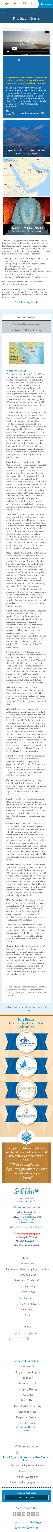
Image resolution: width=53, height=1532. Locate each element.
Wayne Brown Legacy (27, 1372)
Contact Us (27, 1366)
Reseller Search (27, 1471)
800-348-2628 (25, 1217)
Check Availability (27, 1477)
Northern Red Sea (26, 317)
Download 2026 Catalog (27, 1406)
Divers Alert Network (27, 1304)
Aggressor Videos (27, 1412)
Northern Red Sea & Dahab (26, 324)
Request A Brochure (27, 1417)
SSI (27, 1321)
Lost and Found (27, 1275)
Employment (27, 1263)
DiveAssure (27, 1309)
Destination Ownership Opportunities (27, 1269)
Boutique (27, 1378)
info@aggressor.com (29, 1222)
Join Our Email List (26, 1498)
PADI (27, 1315)
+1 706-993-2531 (29, 1214)
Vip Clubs (27, 1395)
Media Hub (27, 1400)
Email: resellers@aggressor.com (27, 1482)
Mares (27, 1326)
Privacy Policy (27, 1286)
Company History (27, 1389)
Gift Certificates (27, 1423)
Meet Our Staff (27, 1383)
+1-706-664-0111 (29, 1241)
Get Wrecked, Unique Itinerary (26, 330)
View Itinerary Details (26, 302)
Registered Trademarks (27, 1280)
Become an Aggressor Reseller (28, 1465)
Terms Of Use (27, 1292)
